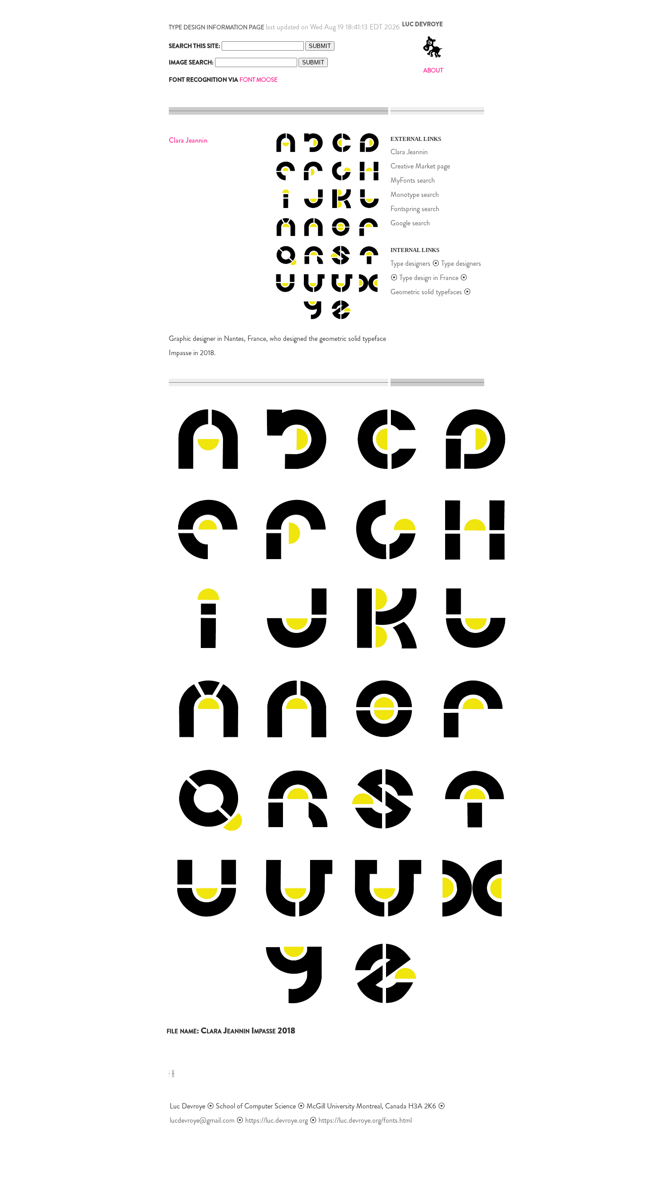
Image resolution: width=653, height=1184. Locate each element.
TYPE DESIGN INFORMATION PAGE (216, 27)
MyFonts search (412, 180)
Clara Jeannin (409, 152)
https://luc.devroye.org (276, 1120)
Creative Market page (420, 166)
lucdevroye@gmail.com (202, 1120)
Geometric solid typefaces (426, 292)
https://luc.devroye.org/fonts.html (365, 1120)
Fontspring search (414, 209)
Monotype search (414, 194)
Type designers (410, 263)
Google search (410, 223)
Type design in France (428, 277)
